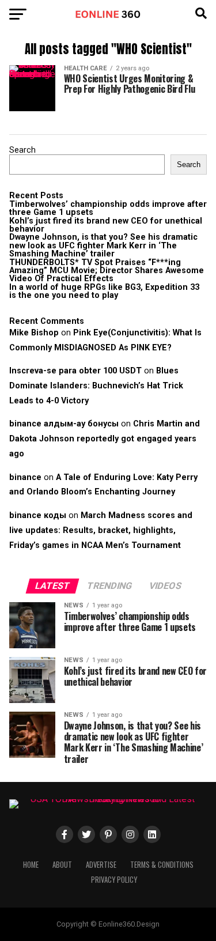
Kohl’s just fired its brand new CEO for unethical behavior (105, 225)
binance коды (37, 515)
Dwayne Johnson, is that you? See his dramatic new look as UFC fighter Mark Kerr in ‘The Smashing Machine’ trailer (103, 245)
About (62, 864)
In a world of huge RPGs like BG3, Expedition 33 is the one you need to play (104, 291)
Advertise (101, 864)
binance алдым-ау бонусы (64, 424)
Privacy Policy (114, 879)
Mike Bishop (34, 333)
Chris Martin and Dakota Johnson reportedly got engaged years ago (104, 439)
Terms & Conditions (162, 864)
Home (31, 864)
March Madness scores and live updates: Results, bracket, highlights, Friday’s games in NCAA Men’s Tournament (100, 530)
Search (22, 150)
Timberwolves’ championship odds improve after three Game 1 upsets (108, 208)
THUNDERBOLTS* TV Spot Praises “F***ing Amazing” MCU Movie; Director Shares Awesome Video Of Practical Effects (106, 271)
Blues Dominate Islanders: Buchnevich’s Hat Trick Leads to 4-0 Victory (96, 386)
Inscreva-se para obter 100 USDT (75, 371)
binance (25, 477)
